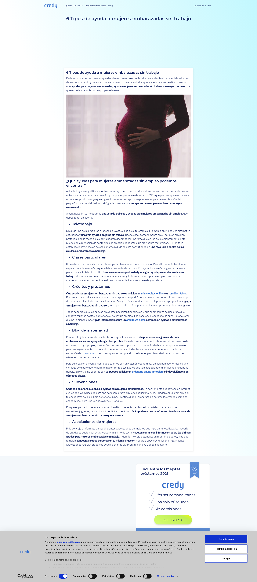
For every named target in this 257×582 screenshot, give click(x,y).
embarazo (90, 353)
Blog (110, 6)
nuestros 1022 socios (69, 542)
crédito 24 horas (135, 320)
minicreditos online (152, 293)
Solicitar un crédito (202, 6)
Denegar (226, 558)
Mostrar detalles (165, 576)
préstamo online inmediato (147, 371)
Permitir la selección (226, 548)
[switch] (92, 576)
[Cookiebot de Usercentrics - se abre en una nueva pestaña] (25, 576)
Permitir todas (226, 539)
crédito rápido (178, 293)
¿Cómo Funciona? (74, 6)
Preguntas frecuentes (95, 6)
